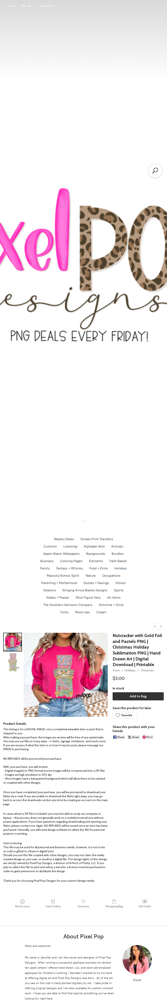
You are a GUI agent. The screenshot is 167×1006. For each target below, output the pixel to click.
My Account (22, 906)
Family (45, 568)
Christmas (147, 670)
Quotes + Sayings (96, 583)
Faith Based (118, 561)
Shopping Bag (114, 906)
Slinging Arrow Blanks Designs (84, 590)
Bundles (118, 554)
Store (11, 6)
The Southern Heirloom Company (67, 605)
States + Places (57, 597)
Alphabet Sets (94, 546)
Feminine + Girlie (111, 605)
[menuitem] (155, 626)
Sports (119, 590)
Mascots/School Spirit (63, 576)
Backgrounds (95, 554)
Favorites (83, 906)
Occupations (111, 576)
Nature (91, 576)
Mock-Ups (82, 612)
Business (47, 561)
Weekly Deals (64, 539)
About (26, 6)
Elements (96, 561)
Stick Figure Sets (88, 597)
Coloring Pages (71, 561)
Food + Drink (98, 568)
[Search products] (155, 170)
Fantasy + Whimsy (69, 568)
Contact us (46, 6)
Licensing (70, 546)
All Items (114, 597)
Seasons (49, 590)
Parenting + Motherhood (59, 583)
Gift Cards (144, 906)
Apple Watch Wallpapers (61, 554)
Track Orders (53, 906)
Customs (50, 546)
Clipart (101, 612)
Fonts (64, 612)
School (120, 583)
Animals (117, 546)
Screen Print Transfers (96, 539)
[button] (125, 715)
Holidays (120, 568)
